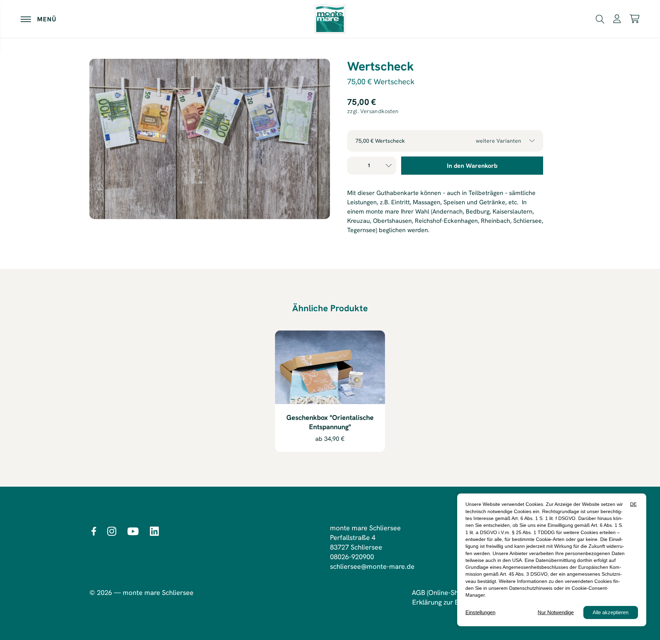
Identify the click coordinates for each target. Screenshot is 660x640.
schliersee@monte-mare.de (372, 566)
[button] (600, 18)
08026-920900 (352, 556)
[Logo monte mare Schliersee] (330, 18)
